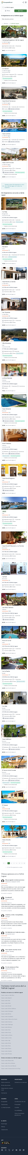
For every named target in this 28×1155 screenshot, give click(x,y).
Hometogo (4, 1123)
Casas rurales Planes (6, 1048)
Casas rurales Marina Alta (7, 1060)
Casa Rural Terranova (6, 902)
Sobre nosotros (5, 1082)
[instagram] (6, 1150)
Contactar (4, 1093)
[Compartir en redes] (23, 2)
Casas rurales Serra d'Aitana (8, 1063)
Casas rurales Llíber (6, 1003)
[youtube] (16, 1150)
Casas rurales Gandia (6, 1051)
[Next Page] (22, 863)
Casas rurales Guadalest (7, 1016)
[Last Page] (24, 863)
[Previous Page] (6, 863)
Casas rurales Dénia (6, 1043)
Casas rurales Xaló (5, 1000)
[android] (14, 1143)
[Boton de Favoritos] (24, 28)
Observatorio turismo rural (7, 1089)
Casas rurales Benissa (6, 1027)
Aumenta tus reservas (21, 1082)
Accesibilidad (18, 1110)
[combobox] (14, 7)
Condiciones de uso (20, 1101)
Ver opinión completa (6, 893)
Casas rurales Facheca (6, 1022)
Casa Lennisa (4, 885)
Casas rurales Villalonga (7, 1024)
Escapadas (4, 1101)
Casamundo (4, 1129)
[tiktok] (13, 1150)
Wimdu (3, 1126)
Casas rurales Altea (6, 1045)
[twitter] (9, 1150)
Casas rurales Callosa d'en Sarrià (9, 1019)
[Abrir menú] (26, 2)
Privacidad (17, 1104)
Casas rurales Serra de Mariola (8, 1066)
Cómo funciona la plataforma (19, 1114)
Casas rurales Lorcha (6, 1037)
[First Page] (4, 863)
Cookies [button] (17, 1107)
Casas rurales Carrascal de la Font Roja (10, 1068)
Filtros (8, 10)
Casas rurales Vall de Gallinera (8, 1008)
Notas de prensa (5, 1085)
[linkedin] (23, 1150)
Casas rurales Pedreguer (7, 1011)
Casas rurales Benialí (6, 1006)
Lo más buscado (5, 1107)
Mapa (21, 10)
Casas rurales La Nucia (6, 1035)
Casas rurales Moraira (6, 1053)
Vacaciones (4, 1104)
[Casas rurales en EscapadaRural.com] (6, 2)
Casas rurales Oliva (5, 1030)
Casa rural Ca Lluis (5, 937)
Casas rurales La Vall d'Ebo (7, 995)
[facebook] (2, 1150)
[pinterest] (20, 1150)
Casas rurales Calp (5, 1040)
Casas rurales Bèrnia (6, 1014)
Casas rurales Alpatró (6, 998)
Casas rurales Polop (6, 1032)
